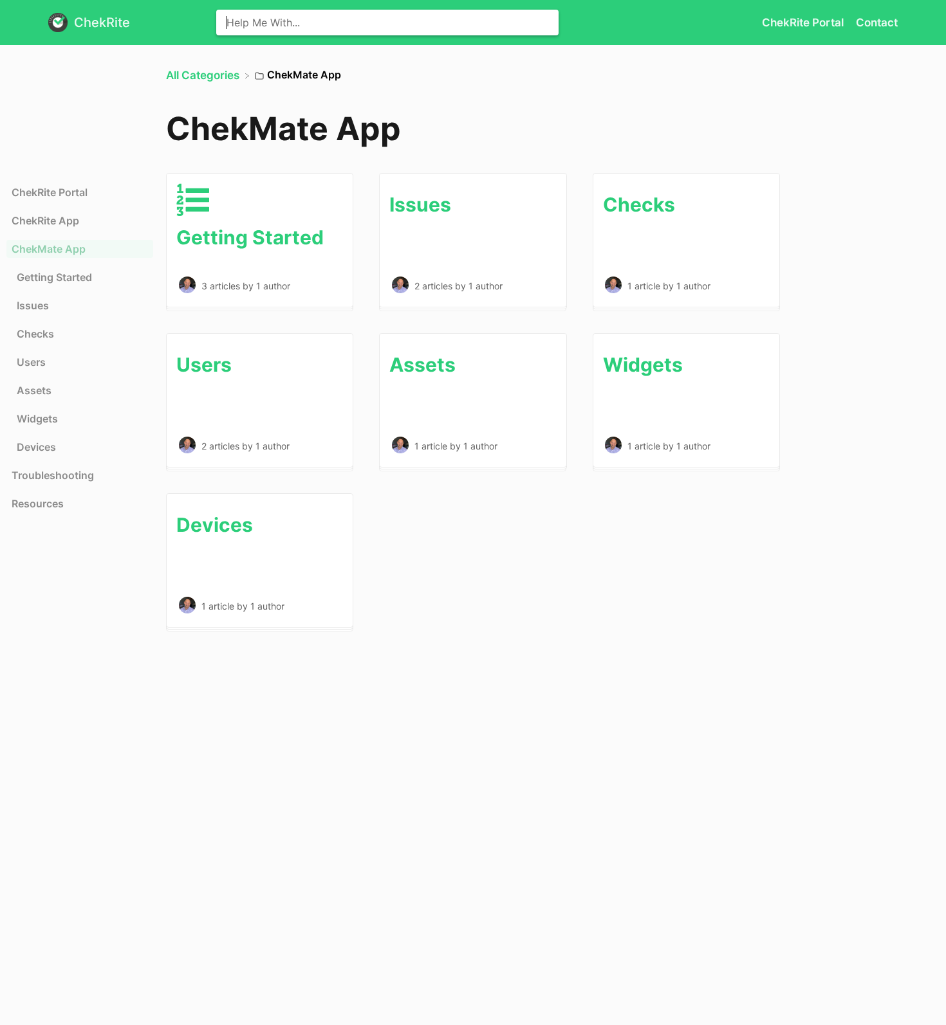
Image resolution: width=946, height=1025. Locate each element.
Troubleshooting (53, 475)
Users (31, 362)
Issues (33, 305)
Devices (36, 446)
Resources (38, 503)
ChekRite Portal (804, 22)
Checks (35, 333)
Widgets (37, 418)
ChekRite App (45, 220)
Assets (34, 390)
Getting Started (54, 277)
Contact (877, 22)
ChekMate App (49, 248)
